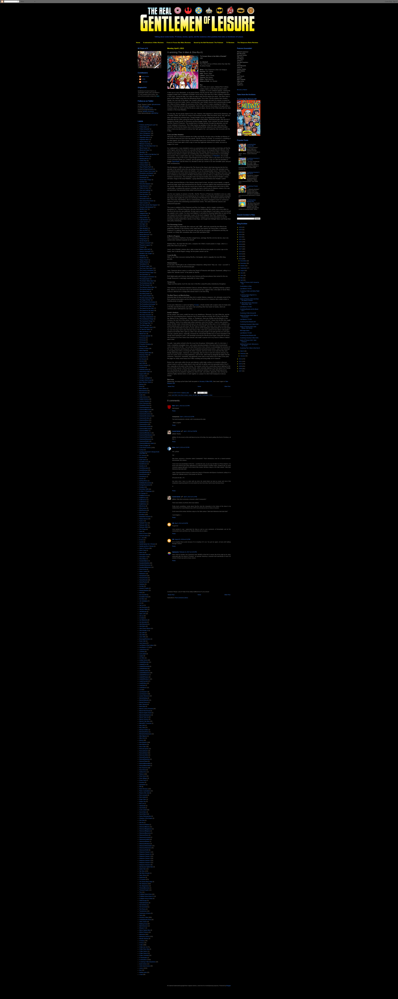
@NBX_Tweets (148, 108)
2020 (240, 242)
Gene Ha (141, 552)
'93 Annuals (142, 338)
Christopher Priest (144, 405)
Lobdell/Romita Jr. (144, 679)
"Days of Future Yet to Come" (147, 171)
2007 (240, 371)
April (241, 280)
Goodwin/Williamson (145, 567)
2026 (240, 227)
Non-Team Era (143, 767)
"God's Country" (143, 203)
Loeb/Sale (142, 685)
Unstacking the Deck (145, 919)
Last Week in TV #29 (246, 319)
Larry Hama (142, 643)
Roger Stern (142, 799)
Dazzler (141, 478)
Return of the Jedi (144, 793)
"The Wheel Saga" (144, 325)
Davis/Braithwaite (144, 472)
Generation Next (144, 554)
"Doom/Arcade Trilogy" (145, 175)
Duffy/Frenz (142, 497)
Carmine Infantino (144, 401)
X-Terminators (143, 957)
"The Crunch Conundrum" (146, 270)
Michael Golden (143, 729)
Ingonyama (175, 552)
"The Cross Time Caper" (146, 268)
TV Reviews (230, 42)
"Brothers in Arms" (144, 156)
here (158, 96)
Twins (141, 915)
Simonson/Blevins (144, 827)
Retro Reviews (143, 789)
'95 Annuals (142, 342)
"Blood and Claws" (144, 150)
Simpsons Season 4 (145, 860)
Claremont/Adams (144, 407)
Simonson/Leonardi (144, 837)
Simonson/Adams (144, 824)
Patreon (141, 774)
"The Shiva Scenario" (145, 314)
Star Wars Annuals (144, 873)
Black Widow (143, 388)
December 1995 (143, 489)
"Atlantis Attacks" (144, 141)
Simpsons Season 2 (145, 856)
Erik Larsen (142, 512)
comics (190, 395)
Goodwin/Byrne (143, 561)
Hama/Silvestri (143, 580)
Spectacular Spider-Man (146, 867)
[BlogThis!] (200, 393)
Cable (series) (143, 397)
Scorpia (196, 305)
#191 (205, 381)
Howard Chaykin (144, 588)
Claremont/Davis (144, 420)
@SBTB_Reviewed (148, 111)
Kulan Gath (142, 641)
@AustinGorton (156, 104)
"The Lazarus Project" (145, 295)
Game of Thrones (144, 548)
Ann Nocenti (142, 359)
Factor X (141, 521)
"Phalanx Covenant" (145, 243)
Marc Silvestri (143, 704)
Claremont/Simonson (145, 439)
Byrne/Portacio (143, 392)
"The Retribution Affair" (145, 306)
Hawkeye (142, 584)
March (242, 351)
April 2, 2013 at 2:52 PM (182, 447)
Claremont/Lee (143, 424)
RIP (140, 786)
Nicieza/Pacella (143, 757)
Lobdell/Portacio (144, 677)
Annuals (141, 361)
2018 (240, 246)
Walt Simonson (143, 926)
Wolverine (142, 934)
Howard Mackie (143, 590)
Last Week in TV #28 (246, 333)
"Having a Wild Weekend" (146, 207)
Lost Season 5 (143, 692)
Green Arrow (142, 569)
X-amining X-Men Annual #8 (248, 313)
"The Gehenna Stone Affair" (147, 287)
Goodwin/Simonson (144, 565)
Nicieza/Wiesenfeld (144, 765)
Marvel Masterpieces (145, 715)
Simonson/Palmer (144, 841)
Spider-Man (142, 869)
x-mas (141, 974)
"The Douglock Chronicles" (146, 277)
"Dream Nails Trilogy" (145, 179)
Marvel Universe (144, 719)
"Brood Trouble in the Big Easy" (148, 154)
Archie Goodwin (143, 365)
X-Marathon (216, 156)
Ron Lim (141, 803)
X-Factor (141, 940)
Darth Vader (142, 459)
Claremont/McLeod (144, 428)
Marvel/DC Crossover (145, 723)
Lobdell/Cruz (143, 664)
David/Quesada (143, 468)
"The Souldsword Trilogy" (146, 319)
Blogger (228, 985)
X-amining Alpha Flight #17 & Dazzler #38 (248, 295)
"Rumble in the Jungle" (145, 253)
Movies (141, 740)
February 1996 (143, 527)
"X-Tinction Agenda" (144, 336)
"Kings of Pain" (143, 217)
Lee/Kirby (142, 651)
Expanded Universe (144, 516)
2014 (240, 256)
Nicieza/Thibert (143, 761)
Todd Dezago (143, 900)
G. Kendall (144, 82)
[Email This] (198, 393)
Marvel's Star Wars (144, 721)
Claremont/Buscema (145, 409)
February (243, 353)
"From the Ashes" (144, 194)
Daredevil (142, 457)
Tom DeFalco (143, 905)
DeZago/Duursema (144, 485)
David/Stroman (143, 470)
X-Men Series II (143, 953)
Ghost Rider (142, 559)
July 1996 (142, 635)
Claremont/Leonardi (145, 426)
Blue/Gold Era (143, 390)
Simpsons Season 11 (145, 854)
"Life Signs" (142, 224)
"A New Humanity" (144, 129)
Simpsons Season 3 (145, 858)
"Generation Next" (144, 198)
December (243, 261)
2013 (240, 259)
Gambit (141, 542)
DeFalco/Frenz (143, 481)
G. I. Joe (141, 537)
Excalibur (142, 514)
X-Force (141, 943)
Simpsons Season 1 (145, 852)
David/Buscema (143, 462)
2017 (240, 249)
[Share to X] (202, 393)
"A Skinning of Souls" (145, 131)
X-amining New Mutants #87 (247, 99)
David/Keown (143, 464)
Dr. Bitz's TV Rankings (145, 491)
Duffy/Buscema (143, 495)
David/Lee (142, 466)
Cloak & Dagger (143, 445)
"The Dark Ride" (143, 274)
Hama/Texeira (143, 582)
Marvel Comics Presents (146, 708)
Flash (140, 531)
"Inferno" (141, 211)
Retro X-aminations (144, 791)
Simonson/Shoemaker (145, 845)
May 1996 (142, 727)
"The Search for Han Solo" (146, 308)
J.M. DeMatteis (143, 601)
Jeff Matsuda (142, 611)
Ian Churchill (142, 594)
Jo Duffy (141, 618)
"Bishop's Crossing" (144, 144)
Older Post (227, 386)
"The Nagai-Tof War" (145, 300)
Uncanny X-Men (143, 917)
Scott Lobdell (143, 810)
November (243, 263)
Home (138, 42)
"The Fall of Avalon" (144, 285)
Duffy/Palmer (143, 504)
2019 (240, 244)
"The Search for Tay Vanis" (146, 310)
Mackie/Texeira (143, 702)
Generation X (143, 556)
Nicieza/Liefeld (143, 755)
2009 (240, 366)
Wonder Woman (143, 938)
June (241, 275)
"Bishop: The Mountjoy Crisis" (147, 146)
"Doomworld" (143, 177)
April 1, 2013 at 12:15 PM (182, 405)
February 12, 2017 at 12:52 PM (188, 552)
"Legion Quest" (143, 222)
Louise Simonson (144, 696)
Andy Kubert (142, 357)
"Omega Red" (143, 239)
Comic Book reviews (183, 395)
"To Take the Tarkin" (144, 329)
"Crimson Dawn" (144, 165)
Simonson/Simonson (145, 848)
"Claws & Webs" (143, 163)
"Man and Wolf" (143, 230)
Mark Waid (142, 706)
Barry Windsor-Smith (145, 382)
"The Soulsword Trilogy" (146, 321)
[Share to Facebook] (204, 393)
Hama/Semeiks (143, 577)
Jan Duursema (143, 607)
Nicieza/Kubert (143, 753)
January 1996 (143, 609)
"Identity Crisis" (143, 209)
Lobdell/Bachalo (144, 662)
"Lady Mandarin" (144, 219)
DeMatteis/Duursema (145, 483)
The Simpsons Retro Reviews (247, 42)
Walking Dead (143, 924)
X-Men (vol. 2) (143, 947)
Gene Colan (142, 550)
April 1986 (174, 395)
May (241, 278)
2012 (240, 359)
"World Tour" (142, 333)
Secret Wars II (143, 814)
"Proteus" (141, 247)
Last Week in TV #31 (246, 288)
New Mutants (143, 742)
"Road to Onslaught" (145, 251)
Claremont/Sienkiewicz (145, 435)
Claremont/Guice (144, 422)
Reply (174, 411)
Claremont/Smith (144, 441)
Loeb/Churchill (143, 681)
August (242, 270)
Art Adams (142, 367)
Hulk (140, 592)
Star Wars (142, 871)
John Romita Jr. (143, 630)
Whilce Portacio (143, 932)
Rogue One (142, 801)
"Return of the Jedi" (144, 249)
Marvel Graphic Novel (145, 713)
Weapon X (142, 928)
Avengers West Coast (145, 380)
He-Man (195, 395)
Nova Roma (142, 770)
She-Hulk (142, 820)
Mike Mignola (143, 736)
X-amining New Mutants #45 (251, 200)
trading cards (143, 972)
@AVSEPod (154, 113)
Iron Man (141, 599)
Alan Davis (142, 346)
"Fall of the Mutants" (144, 184)
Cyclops (141, 450)
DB (173, 523)
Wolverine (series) (144, 936)
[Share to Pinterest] (206, 393)
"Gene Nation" (143, 196)
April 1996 (142, 363)
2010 (240, 364)
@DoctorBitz (145, 106)
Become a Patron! (242, 89)
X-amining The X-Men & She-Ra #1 (250, 348)
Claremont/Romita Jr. (145, 433)
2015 (240, 254)
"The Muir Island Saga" (145, 298)
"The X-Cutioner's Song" (146, 327)
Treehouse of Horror (145, 913)
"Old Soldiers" (143, 236)
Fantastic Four (143, 523)
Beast (141, 386)
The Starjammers (144, 886)
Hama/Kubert (143, 575)
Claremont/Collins (144, 418)
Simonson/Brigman (144, 831)
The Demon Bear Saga (145, 881)
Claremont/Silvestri (144, 437)
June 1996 (142, 637)
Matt (173, 405)
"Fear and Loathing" (144, 190)
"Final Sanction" (143, 192)
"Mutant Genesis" (144, 232)
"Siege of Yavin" (143, 260)
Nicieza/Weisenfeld (144, 763)
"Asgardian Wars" (144, 139)
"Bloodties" (142, 152)
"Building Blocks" (144, 158)
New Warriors (143, 744)
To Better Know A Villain (146, 898)
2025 (240, 229)
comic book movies (144, 966)
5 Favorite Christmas (145, 344)
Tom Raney (142, 909)
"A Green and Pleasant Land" (147, 125)
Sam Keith (142, 808)
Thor (140, 892)
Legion (141, 656)
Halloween (142, 573)
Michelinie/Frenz (144, 732)
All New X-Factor (144, 348)
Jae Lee (141, 605)
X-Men (210, 395)
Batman (141, 384)
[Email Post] (195, 392)
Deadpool (142, 487)
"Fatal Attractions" (144, 186)
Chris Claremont (144, 403)
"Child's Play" (143, 160)
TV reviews (142, 879)
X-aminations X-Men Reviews (153, 42)
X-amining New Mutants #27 (248, 322)
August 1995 (142, 374)
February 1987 (143, 525)
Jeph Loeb (142, 613)
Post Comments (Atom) (181, 597)
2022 (240, 237)
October (242, 265)
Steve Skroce (143, 875)
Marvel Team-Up (144, 717)
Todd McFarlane (143, 902)
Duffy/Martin (142, 502)
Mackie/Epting (143, 698)
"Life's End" (142, 226)
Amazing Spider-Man (145, 352)
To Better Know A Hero (145, 894)
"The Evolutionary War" (145, 283)
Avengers (142, 376)
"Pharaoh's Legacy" (144, 245)
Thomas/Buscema (144, 888)
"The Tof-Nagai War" (145, 323)
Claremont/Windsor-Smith (146, 443)
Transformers (143, 911)
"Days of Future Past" (145, 167)
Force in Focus (143, 533)
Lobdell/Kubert (143, 668)
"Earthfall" (142, 182)
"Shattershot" (143, 257)
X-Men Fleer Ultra (144, 949)
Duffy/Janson (143, 499)
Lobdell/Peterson (144, 675)
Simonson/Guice (144, 835)
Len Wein (142, 658)
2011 (240, 361)
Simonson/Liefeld (144, 839)
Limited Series (143, 660)
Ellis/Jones (142, 506)
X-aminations (205, 395)
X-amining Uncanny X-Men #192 (249, 324)
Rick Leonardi (143, 795)
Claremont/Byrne (144, 412)
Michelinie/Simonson (145, 734)
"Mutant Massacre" (144, 234)
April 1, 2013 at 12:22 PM (187, 416)
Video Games (143, 921)
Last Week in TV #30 (246, 307)
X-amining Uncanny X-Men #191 (249, 338)
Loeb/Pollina (142, 683)
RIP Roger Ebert (244, 330)
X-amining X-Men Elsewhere (147, 962)
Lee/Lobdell (142, 654)
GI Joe (141, 540)
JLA (140, 603)
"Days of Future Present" (146, 169)
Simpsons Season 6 (145, 865)
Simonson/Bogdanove (145, 829)
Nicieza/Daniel (143, 751)
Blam (173, 447)
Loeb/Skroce (142, 687)
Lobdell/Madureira (144, 672)
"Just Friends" (143, 215)
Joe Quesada (143, 622)
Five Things (142, 529)
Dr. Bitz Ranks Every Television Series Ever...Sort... (248, 303)
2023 (240, 234)
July (241, 273)
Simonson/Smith (144, 850)
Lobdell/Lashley (143, 670)
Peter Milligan (143, 778)
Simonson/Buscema (145, 833)
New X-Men (142, 746)
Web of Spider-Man (144, 930)
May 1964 (142, 725)
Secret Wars (142, 812)
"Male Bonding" (143, 228)
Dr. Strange (142, 493)
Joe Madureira (143, 620)
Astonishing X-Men (144, 371)
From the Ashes (143, 535)
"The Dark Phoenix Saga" (146, 272)
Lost (140, 689)
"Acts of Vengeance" (145, 133)
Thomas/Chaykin (144, 890)
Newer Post (171, 386)
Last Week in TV (143, 647)
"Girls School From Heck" (146, 201)
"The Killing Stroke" (144, 293)
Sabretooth (142, 805)
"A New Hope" (143, 127)
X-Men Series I (143, 951)
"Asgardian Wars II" (144, 137)
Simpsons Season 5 (145, 862)
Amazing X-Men (143, 355)
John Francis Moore (144, 628)
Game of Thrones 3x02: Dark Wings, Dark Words (248, 327)
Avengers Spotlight (144, 378)
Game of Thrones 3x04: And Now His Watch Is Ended (249, 299)
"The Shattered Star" (145, 312)
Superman (142, 877)
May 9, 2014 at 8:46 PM (181, 523)
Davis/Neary (142, 476)
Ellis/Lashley (142, 508)
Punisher (141, 782)
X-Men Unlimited (144, 955)
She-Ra (199, 395)
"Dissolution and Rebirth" (146, 173)
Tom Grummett (143, 907)
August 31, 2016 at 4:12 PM (182, 539)
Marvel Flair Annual (144, 710)
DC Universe (143, 455)
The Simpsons (143, 883)
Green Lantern (143, 571)
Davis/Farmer (143, 474)
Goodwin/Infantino (144, 563)
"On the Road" (143, 241)
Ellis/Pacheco (143, 510)
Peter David (142, 776)
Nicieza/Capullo (143, 748)
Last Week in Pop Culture (146, 645)
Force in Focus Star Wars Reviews (179, 42)
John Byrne (142, 626)
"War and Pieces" (144, 331)
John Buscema (143, 624)
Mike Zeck (142, 738)
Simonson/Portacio (144, 843)
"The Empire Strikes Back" (146, 281)
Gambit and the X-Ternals (146, 546)
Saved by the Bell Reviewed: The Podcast (208, 42)
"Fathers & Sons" (144, 188)
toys (140, 970)
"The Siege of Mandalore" (146, 317)
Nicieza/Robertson (144, 759)
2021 (240, 239)
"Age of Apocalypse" (145, 135)
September (243, 268)
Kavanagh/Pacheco (144, 639)
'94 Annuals (142, 340)
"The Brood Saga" (144, 266)
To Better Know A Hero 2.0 (146, 896)
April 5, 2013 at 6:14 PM (190, 496)
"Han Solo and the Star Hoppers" (148, 205)
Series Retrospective (145, 816)
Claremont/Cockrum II (145, 416)
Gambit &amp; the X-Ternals (147, 544)
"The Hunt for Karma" (145, 289)
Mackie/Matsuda (144, 700)
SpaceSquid (175, 161)
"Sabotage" (142, 255)
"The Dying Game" (144, 279)
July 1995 (142, 632)
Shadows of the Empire (145, 818)
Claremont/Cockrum (145, 414)
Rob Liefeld (142, 797)
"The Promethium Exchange (147, 302)
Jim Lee (141, 616)
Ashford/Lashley (143, 369)
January (242, 356)
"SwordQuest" (143, 264)
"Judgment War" (143, 213)
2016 (240, 251)
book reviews (143, 964)
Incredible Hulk (143, 597)
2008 (240, 368)
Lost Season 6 (143, 694)
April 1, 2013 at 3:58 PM (190, 431)
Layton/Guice (143, 649)
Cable (141, 395)
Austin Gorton (176, 431)
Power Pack (142, 780)
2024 (240, 232)
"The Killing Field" (144, 291)
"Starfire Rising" (143, 262)
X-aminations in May (246, 286)
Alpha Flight (142, 350)
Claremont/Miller (144, 430)
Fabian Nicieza (143, 519)
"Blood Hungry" (143, 148)
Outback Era (142, 772)
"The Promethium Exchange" (147, 304)
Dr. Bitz (143, 79)
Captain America (144, 399)
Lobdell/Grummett (144, 666)
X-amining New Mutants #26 (248, 335)
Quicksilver (142, 784)
